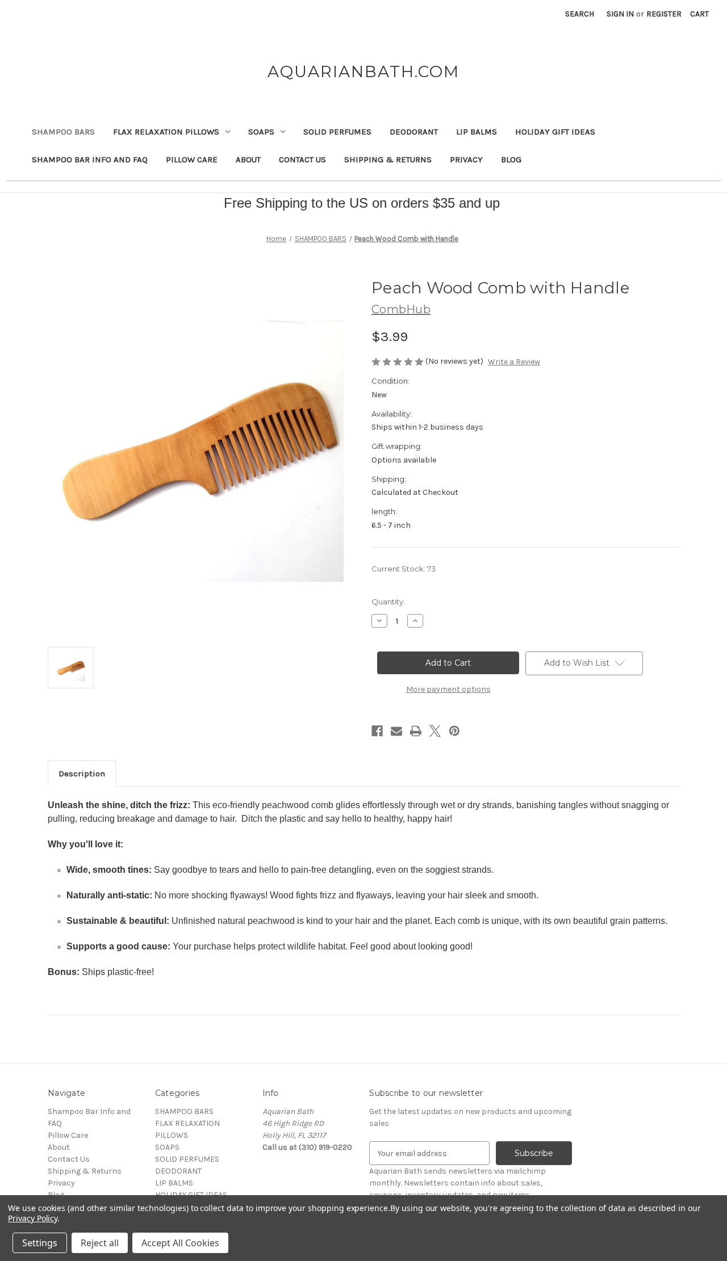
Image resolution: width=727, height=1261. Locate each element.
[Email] (396, 731)
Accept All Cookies (180, 1243)
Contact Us (302, 159)
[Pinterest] (454, 731)
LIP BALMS (476, 132)
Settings (39, 1243)
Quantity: (388, 601)
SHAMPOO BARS (63, 132)
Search (579, 14)
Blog (511, 159)
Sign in (620, 14)
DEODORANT (414, 132)
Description (82, 773)
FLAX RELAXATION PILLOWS (166, 132)
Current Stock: (403, 568)
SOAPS (261, 132)
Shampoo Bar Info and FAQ (90, 159)
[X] (435, 731)
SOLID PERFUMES (337, 132)
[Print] (415, 731)
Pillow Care (192, 159)
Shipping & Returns (388, 159)
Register (664, 14)
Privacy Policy (32, 1218)
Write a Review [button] (514, 362)
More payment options (448, 689)
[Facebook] (377, 731)
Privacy (466, 159)
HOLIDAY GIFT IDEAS (555, 132)
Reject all (100, 1243)
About (248, 159)
